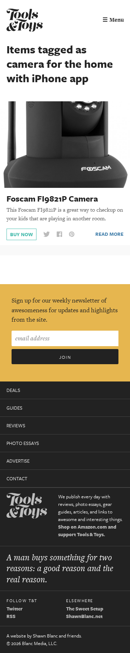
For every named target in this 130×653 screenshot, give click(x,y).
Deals (13, 390)
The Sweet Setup (84, 608)
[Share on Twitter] (46, 234)
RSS (11, 616)
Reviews (15, 425)
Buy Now (21, 234)
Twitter (14, 608)
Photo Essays (22, 443)
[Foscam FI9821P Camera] (65, 144)
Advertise (18, 460)
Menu (113, 19)
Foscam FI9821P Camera (52, 198)
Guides (14, 407)
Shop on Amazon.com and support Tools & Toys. (87, 530)
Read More (109, 234)
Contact (16, 478)
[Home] (24, 21)
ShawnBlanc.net (84, 616)
